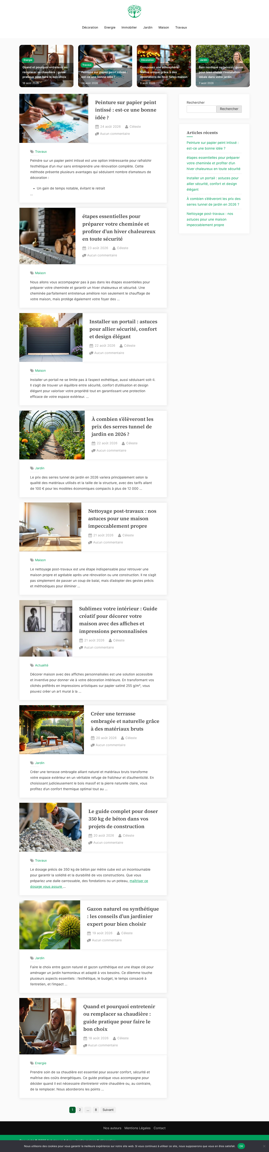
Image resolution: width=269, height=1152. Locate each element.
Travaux (181, 27)
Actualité (41, 665)
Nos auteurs (112, 1128)
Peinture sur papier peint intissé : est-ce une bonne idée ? (104, 74)
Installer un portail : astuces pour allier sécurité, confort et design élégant (123, 329)
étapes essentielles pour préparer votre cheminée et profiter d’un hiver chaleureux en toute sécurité (213, 163)
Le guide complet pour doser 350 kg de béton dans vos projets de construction (123, 819)
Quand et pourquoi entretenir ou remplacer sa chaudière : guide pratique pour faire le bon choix (45, 72)
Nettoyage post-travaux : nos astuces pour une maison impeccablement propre (122, 519)
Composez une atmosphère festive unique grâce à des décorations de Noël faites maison (163, 72)
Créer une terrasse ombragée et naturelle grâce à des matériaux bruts (125, 721)
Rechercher (196, 102)
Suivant (108, 1110)
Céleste (135, 126)
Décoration (90, 27)
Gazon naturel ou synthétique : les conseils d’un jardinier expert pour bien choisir (123, 916)
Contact (160, 1128)
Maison (164, 27)
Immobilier (129, 27)
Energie (109, 27)
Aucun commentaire (115, 134)
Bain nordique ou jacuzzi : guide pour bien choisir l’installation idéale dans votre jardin (221, 72)
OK (241, 1145)
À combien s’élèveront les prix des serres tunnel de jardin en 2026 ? (122, 427)
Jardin (147, 27)
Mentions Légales (137, 1128)
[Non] (264, 1146)
